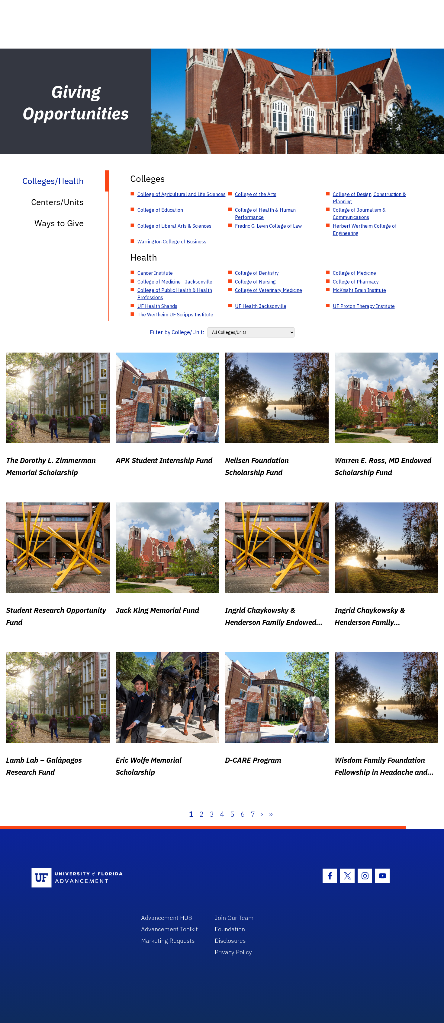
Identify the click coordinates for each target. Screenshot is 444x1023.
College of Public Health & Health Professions (174, 293)
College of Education (160, 210)
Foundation (230, 929)
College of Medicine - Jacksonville (174, 282)
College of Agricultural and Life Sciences (181, 194)
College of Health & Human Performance (265, 213)
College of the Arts (255, 194)
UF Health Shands (157, 306)
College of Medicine (354, 273)
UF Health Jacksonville (260, 306)
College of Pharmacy (356, 282)
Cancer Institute (155, 273)
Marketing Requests (168, 940)
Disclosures (230, 940)
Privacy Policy (233, 952)
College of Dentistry (257, 273)
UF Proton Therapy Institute (364, 306)
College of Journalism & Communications (359, 213)
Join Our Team (234, 918)
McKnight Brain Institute (359, 290)
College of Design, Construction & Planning (369, 197)
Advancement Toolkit (169, 929)
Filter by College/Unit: (177, 332)
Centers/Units (57, 201)
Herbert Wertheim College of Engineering (365, 229)
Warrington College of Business (171, 242)
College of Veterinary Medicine (268, 290)
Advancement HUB (166, 918)
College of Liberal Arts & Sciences (174, 226)
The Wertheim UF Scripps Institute (175, 315)
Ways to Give (59, 223)
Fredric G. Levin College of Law (268, 226)
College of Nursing (255, 282)
